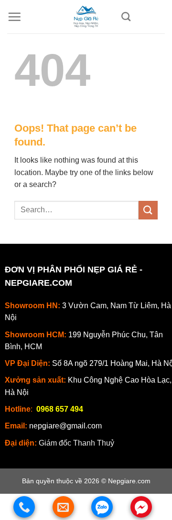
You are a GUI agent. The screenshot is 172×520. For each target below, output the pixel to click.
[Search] (125, 16)
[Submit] (148, 210)
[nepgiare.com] (86, 16)
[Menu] (14, 16)
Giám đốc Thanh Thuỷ (76, 443)
